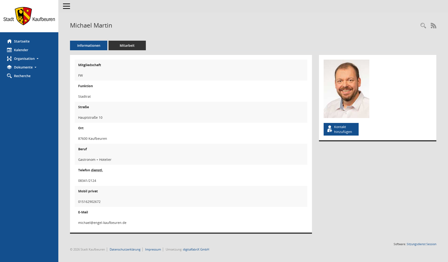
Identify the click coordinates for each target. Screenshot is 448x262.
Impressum (152, 249)
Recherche (22, 76)
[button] (29, 58)
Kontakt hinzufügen (343, 129)
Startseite (22, 41)
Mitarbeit (127, 45)
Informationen (88, 45)
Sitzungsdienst (421, 244)
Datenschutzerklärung (124, 249)
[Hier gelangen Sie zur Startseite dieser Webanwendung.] (29, 16)
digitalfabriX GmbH (196, 249)
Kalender (21, 50)
